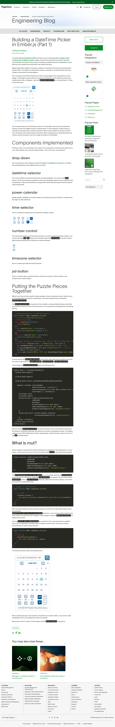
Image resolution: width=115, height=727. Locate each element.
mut (13, 450)
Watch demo (94, 40)
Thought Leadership (76, 690)
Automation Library (53, 699)
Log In (97, 7)
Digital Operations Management (10, 702)
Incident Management (7, 687)
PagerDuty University (100, 709)
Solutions (26, 7)
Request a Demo (52, 706)
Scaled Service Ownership (32, 701)
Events (50, 711)
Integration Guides (53, 697)
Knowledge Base (99, 711)
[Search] (104, 180)
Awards (73, 709)
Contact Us (87, 7)
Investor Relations (76, 699)
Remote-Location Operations (33, 703)
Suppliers (74, 704)
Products (16, 7)
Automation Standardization (32, 694)
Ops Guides (98, 706)
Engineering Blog (25, 16)
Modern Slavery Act (68, 723)
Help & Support (99, 690)
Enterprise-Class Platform (8, 699)
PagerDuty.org (75, 697)
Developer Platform (6, 697)
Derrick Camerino (20, 51)
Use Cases (51, 709)
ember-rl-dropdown (49, 163)
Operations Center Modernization (34, 692)
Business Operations (7, 694)
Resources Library (53, 687)
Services (97, 699)
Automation (4, 692)
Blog (49, 702)
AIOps (3, 690)
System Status (99, 687)
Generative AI (5, 704)
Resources (51, 7)
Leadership (74, 702)
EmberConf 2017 (30, 58)
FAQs (96, 702)
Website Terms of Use (39, 723)
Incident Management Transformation (31, 688)
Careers (73, 706)
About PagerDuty (76, 687)
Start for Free (108, 7)
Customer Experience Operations (34, 696)
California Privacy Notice (54, 723)
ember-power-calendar (20, 197)
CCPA (78, 723)
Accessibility (98, 704)
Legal (96, 697)
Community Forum (53, 690)
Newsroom (74, 692)
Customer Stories (53, 694)
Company (41, 7)
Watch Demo (51, 704)
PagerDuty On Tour (53, 692)
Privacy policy (26, 723)
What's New (4, 706)
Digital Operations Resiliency (33, 699)
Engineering (15, 673)
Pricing (34, 7)
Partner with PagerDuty (101, 692)
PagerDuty (14, 16)
